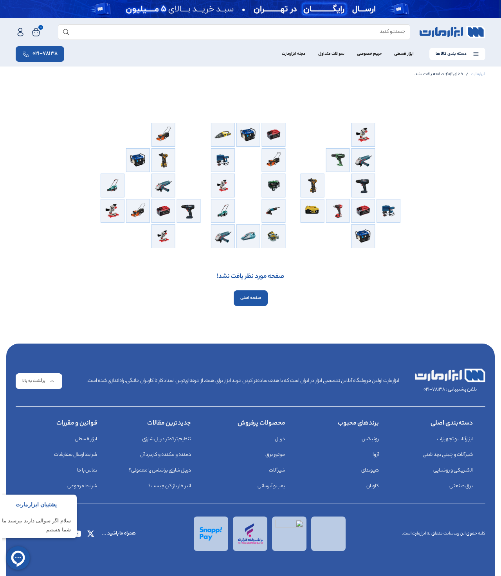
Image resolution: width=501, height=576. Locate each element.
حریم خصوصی (369, 54)
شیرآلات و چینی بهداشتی (448, 455)
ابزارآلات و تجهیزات (455, 439)
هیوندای (370, 470)
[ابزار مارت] (452, 32)
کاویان (372, 486)
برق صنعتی (461, 486)
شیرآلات (277, 470)
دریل (280, 439)
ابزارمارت (478, 74)
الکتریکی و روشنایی (453, 470)
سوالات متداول (331, 54)
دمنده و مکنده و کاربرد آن (165, 455)
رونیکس (370, 439)
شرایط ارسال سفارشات (75, 455)
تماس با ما (87, 470)
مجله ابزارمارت (294, 54)
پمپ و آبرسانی (271, 486)
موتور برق (275, 455)
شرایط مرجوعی (82, 486)
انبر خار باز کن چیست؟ (169, 486)
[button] (39, 381)
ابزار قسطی (404, 54)
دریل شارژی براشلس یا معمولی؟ (160, 470)
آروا (376, 455)
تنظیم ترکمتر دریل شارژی (166, 439)
